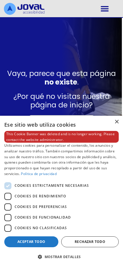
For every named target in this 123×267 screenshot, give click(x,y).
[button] (104, 8)
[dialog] (61, 191)
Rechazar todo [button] (90, 241)
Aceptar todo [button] (31, 241)
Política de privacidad (39, 173)
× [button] (116, 122)
